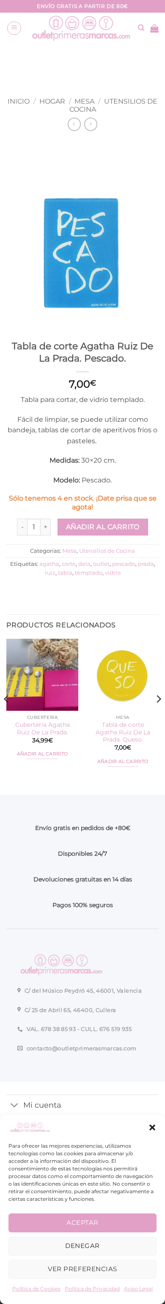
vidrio (113, 573)
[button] (152, 1127)
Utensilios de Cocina (107, 551)
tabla (65, 573)
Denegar (82, 1246)
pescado (123, 564)
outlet (101, 564)
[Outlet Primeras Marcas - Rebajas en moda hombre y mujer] (79, 28)
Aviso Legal (138, 1288)
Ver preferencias (82, 1269)
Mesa (84, 101)
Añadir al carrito (103, 527)
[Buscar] (141, 28)
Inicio (19, 101)
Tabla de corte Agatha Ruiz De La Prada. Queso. (123, 732)
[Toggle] (14, 1106)
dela (84, 564)
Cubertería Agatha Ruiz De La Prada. (42, 728)
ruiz (50, 573)
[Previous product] (90, 124)
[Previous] (7, 716)
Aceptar (82, 1222)
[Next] (158, 716)
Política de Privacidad (92, 1288)
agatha (49, 564)
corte (69, 564)
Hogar (52, 101)
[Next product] (74, 124)
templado (88, 573)
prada (146, 564)
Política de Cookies (36, 1288)
